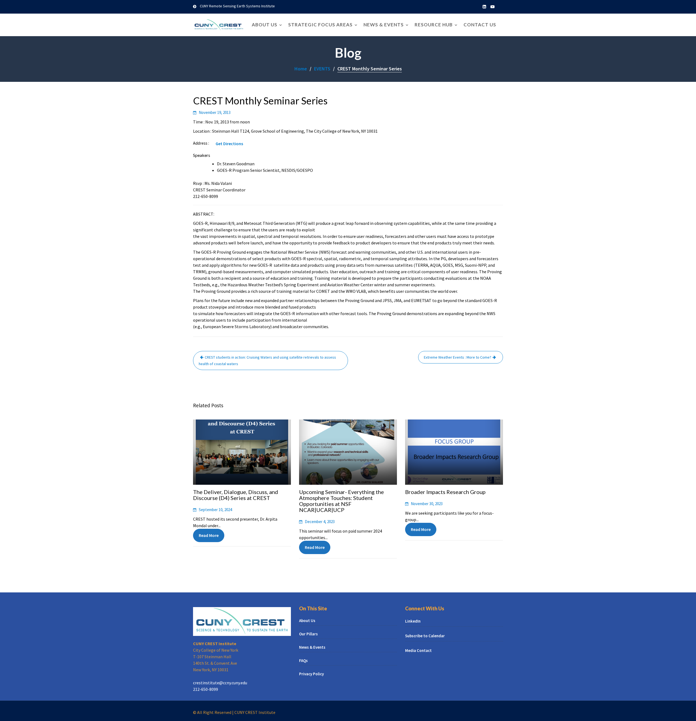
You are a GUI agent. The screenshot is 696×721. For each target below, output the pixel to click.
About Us (264, 24)
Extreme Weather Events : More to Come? (457, 357)
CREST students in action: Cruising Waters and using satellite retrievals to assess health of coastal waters (267, 360)
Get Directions (229, 143)
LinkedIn (413, 621)
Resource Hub (434, 24)
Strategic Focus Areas (320, 24)
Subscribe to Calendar (425, 635)
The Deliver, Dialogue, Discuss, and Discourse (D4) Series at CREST (235, 495)
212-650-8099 (205, 689)
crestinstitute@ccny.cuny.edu (220, 682)
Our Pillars (308, 633)
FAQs (303, 660)
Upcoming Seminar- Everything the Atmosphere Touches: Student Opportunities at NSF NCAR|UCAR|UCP (341, 501)
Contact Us (480, 24)
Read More (209, 535)
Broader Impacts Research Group (445, 492)
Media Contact (418, 650)
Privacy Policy (311, 673)
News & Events (383, 24)
